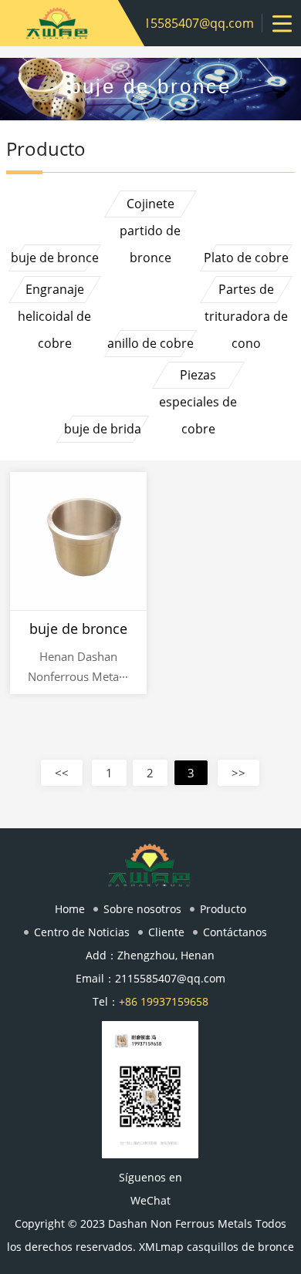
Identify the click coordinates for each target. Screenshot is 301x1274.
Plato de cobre (246, 257)
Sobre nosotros (142, 909)
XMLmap (161, 1246)
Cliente (166, 932)
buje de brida (102, 428)
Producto (223, 909)
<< (62, 772)
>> (238, 772)
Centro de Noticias (82, 932)
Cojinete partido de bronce (150, 206)
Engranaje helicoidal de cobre (54, 292)
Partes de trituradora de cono (246, 292)
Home (70, 909)
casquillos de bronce (240, 1246)
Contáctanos (235, 932)
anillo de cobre (150, 343)
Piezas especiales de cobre (198, 377)
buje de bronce (55, 257)
